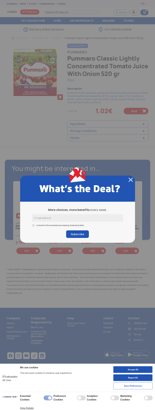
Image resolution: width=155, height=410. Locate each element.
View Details (27, 408)
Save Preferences (133, 386)
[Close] (131, 180)
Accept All (133, 369)
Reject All (133, 377)
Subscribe (77, 234)
